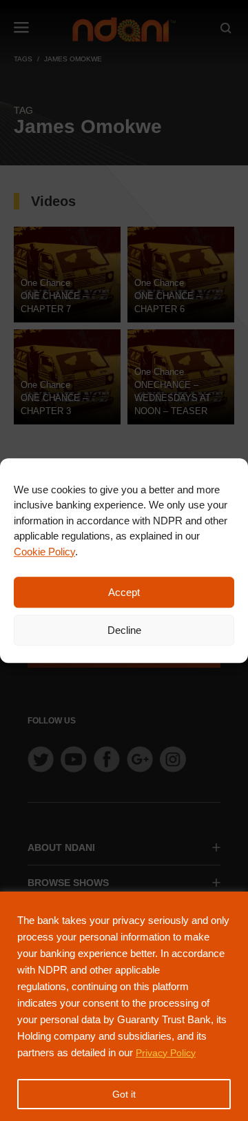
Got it (124, 1094)
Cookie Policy (44, 551)
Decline (124, 630)
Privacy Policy (166, 1052)
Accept (124, 592)
